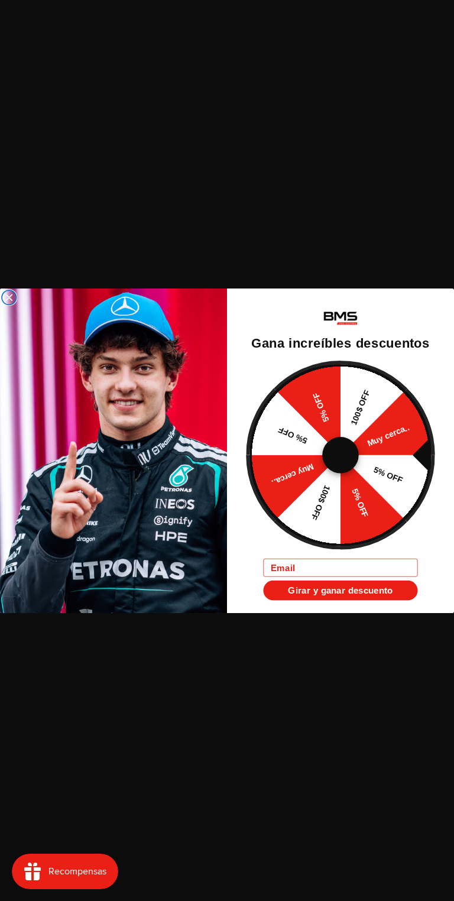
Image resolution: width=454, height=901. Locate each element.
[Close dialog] (9, 297)
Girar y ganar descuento (340, 590)
